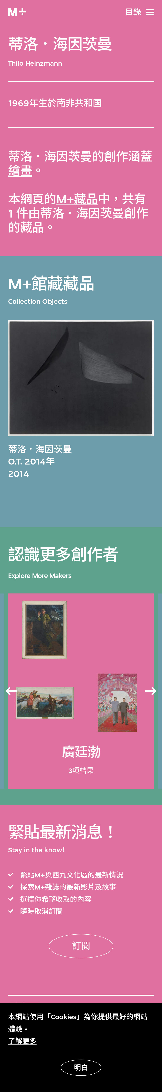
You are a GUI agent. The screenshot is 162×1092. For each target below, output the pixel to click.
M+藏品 (77, 199)
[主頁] (17, 12)
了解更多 (22, 1041)
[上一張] (11, 691)
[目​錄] (150, 12)
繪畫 (20, 171)
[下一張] (151, 691)
